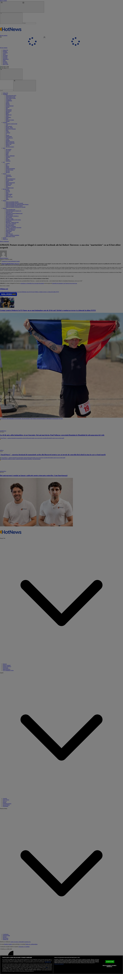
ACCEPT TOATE (110, 961)
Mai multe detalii (48, 961)
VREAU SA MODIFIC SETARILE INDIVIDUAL (109, 966)
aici (46, 967)
